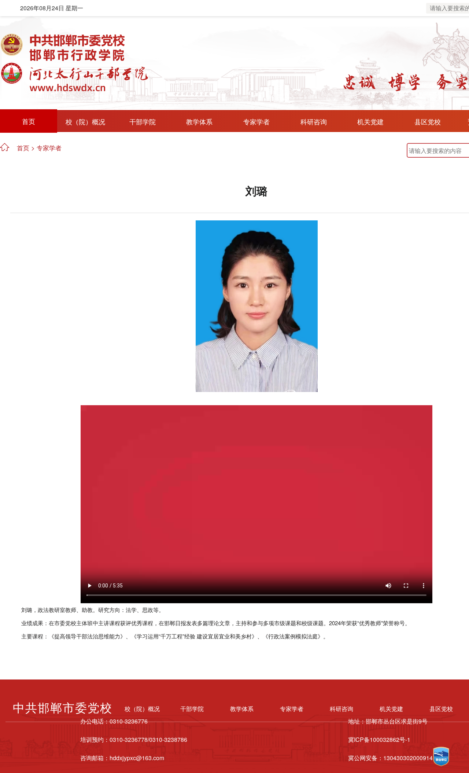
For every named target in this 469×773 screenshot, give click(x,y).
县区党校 (427, 121)
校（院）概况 (85, 121)
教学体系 (199, 121)
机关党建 (370, 121)
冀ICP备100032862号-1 (379, 739)
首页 (28, 121)
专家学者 (256, 121)
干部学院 (142, 121)
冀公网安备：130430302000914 (390, 758)
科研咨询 (313, 121)
